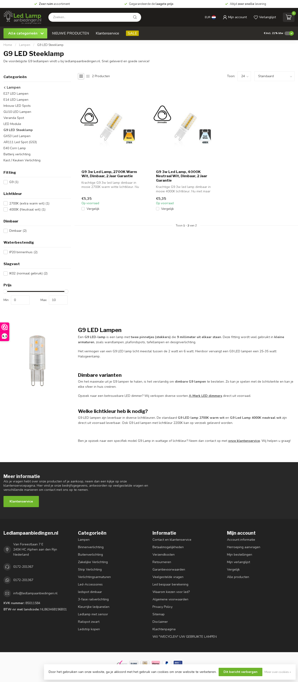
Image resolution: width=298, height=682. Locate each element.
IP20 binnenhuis (23, 252)
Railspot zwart (88, 622)
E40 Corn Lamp (14, 148)
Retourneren (161, 562)
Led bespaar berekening (170, 584)
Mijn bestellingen (239, 554)
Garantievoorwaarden (168, 569)
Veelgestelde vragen (167, 577)
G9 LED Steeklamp (50, 45)
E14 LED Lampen (15, 99)
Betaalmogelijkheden (168, 547)
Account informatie (241, 539)
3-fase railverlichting (93, 599)
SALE (132, 33)
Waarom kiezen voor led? (171, 592)
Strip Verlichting (90, 569)
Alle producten (238, 577)
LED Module (12, 124)
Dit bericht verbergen (240, 672)
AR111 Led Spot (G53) (20, 142)
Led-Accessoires (90, 584)
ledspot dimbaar (90, 592)
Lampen (24, 45)
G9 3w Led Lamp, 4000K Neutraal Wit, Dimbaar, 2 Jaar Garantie (181, 176)
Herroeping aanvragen (243, 547)
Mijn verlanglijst (238, 562)
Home (7, 45)
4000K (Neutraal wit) (27, 209)
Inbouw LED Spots (17, 106)
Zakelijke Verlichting (93, 562)
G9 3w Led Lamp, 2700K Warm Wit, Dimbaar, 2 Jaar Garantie (109, 174)
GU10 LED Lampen (17, 112)
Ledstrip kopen (89, 629)
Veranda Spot (13, 118)
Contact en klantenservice (171, 539)
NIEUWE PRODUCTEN (70, 33)
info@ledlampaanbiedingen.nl (35, 593)
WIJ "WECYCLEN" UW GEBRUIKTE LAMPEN (184, 636)
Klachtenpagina (164, 629)
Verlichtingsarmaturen (94, 577)
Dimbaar (18, 230)
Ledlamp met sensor (93, 614)
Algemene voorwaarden (170, 599)
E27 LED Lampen (15, 93)
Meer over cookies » (277, 672)
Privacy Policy (162, 607)
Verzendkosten (163, 554)
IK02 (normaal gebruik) (28, 273)
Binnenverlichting (91, 547)
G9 (13, 182)
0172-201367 (23, 566)
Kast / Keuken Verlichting (22, 160)
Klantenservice (107, 33)
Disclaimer (160, 622)
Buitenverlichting (90, 554)
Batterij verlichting (16, 154)
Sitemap (158, 614)
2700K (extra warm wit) (29, 203)
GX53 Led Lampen (16, 136)
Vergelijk (93, 209)
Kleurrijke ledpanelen (93, 607)
